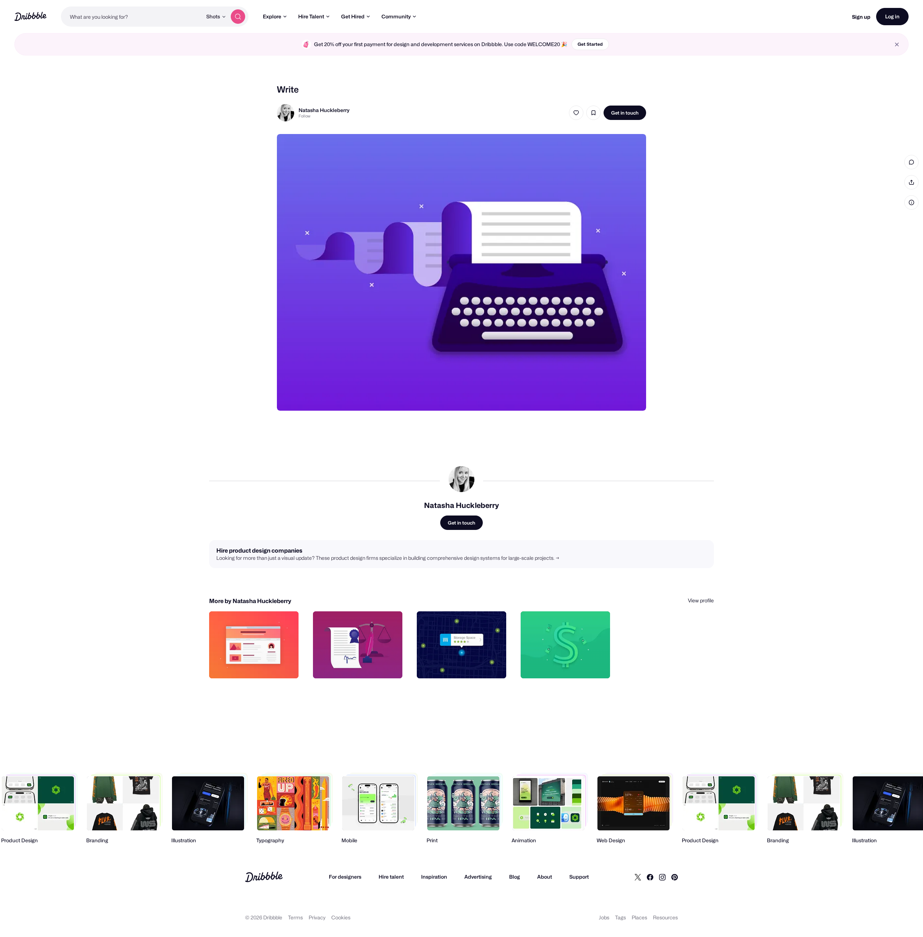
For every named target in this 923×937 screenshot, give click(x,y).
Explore (272, 16)
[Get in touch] (256, 665)
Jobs (604, 917)
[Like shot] (576, 113)
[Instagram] (662, 877)
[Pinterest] (674, 877)
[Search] (238, 16)
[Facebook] (650, 877)
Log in (892, 16)
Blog (514, 877)
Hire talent (391, 877)
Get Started (590, 44)
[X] (638, 877)
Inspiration (434, 877)
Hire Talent (311, 16)
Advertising (478, 877)
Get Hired (353, 16)
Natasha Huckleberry (324, 110)
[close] (896, 44)
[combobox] (131, 16)
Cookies (340, 917)
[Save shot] (593, 113)
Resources (665, 917)
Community (396, 16)
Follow (304, 116)
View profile (701, 600)
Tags (620, 917)
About (544, 877)
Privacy (317, 917)
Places (639, 917)
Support (579, 877)
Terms (295, 917)
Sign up (861, 17)
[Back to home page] (30, 16)
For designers (345, 877)
